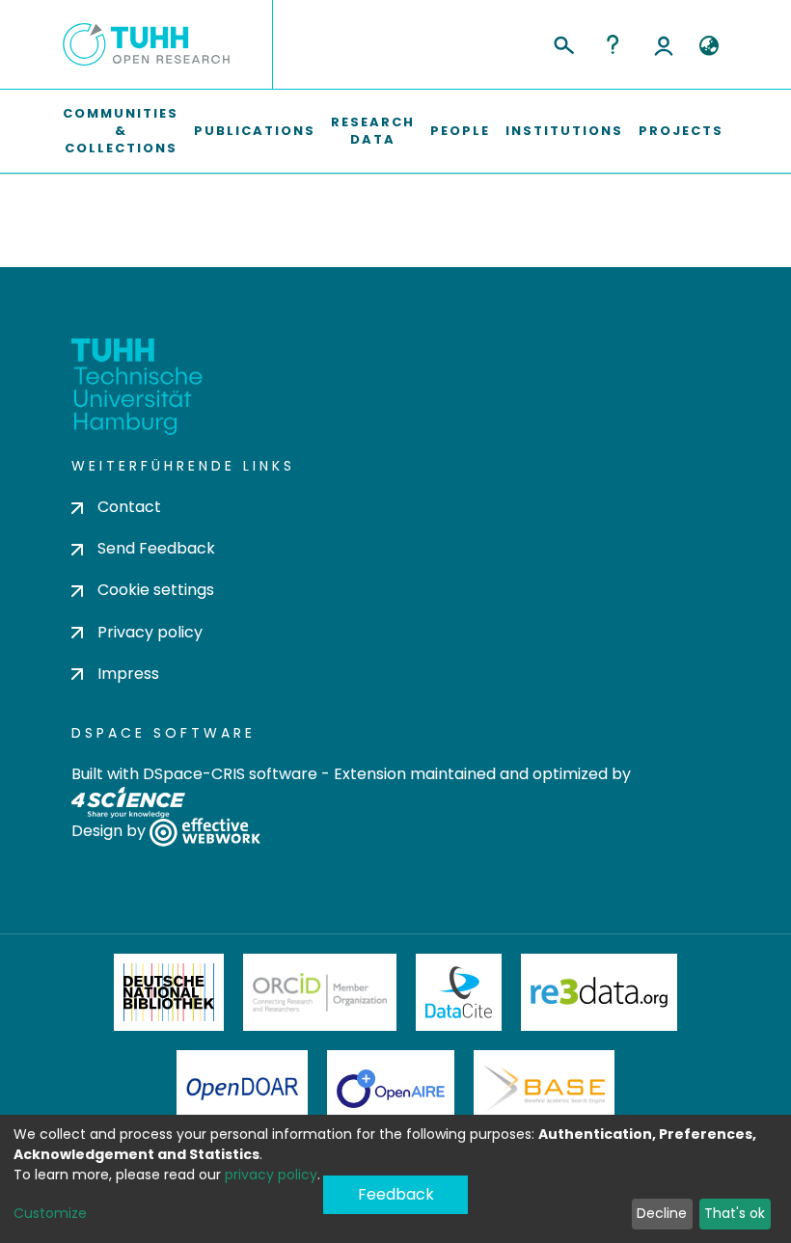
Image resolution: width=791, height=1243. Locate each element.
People (460, 131)
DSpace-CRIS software (230, 774)
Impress (128, 673)
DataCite (458, 992)
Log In (663, 44)
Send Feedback (156, 548)
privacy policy (271, 1174)
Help (612, 44)
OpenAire (391, 1089)
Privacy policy (150, 632)
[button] (708, 46)
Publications (254, 131)
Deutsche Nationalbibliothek (168, 992)
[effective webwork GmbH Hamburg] (205, 831)
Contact (129, 507)
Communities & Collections (120, 130)
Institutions (564, 131)
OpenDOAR (242, 1089)
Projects (681, 131)
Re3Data (599, 992)
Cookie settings (155, 590)
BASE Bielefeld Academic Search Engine (544, 1089)
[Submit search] (563, 42)
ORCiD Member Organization (320, 992)
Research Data (373, 131)
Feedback (396, 1194)
